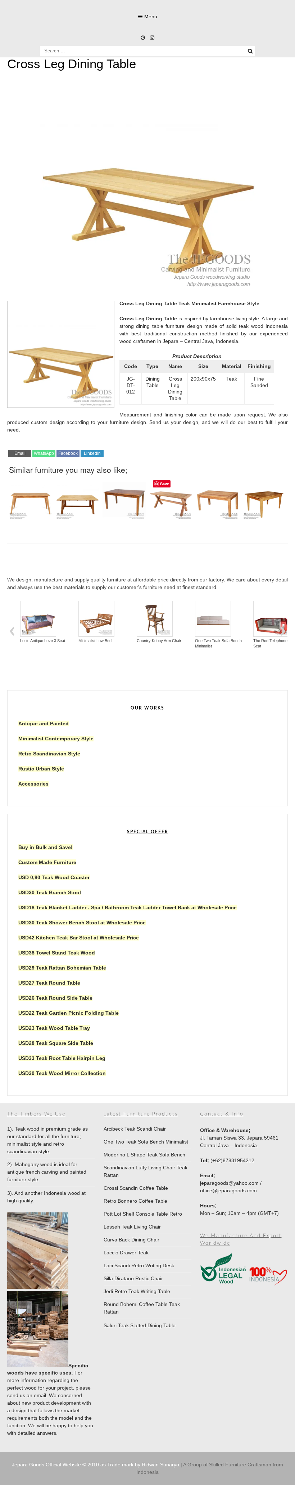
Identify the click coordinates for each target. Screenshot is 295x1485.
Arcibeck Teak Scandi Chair (135, 1129)
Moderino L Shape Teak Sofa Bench (144, 1155)
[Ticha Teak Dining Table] (30, 498)
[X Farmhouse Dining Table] (170, 498)
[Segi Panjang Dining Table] (124, 498)
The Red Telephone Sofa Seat (238, 643)
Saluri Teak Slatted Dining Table (140, 1325)
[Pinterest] (143, 38)
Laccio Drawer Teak (126, 1252)
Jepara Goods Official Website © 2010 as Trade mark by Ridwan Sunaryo (96, 1464)
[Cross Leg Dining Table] (147, 288)
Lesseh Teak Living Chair (132, 1227)
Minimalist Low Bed (59, 640)
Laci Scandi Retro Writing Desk (139, 1265)
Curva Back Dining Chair (131, 1240)
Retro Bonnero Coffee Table (135, 1201)
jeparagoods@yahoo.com (229, 1183)
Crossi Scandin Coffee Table (136, 1188)
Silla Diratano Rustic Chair (133, 1278)
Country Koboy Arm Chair (123, 640)
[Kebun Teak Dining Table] (77, 498)
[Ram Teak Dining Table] (217, 498)
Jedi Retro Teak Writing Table (137, 1291)
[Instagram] (152, 38)
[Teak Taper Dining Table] (264, 498)
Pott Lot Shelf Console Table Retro (143, 1214)
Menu (150, 16)
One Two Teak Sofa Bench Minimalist (182, 643)
